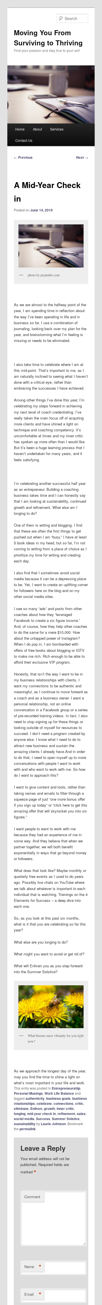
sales (81, 1113)
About (37, 129)
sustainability (24, 1123)
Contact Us (23, 140)
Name (32, 1266)
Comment (32, 1196)
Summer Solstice (66, 1118)
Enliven (36, 1108)
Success (43, 1118)
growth (49, 1108)
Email (32, 1294)
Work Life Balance (59, 1093)
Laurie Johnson (53, 1123)
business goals (58, 1098)
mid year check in (41, 1113)
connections (63, 1103)
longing (20, 1113)
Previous (23, 157)
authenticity (35, 1098)
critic (79, 1103)
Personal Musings (28, 1093)
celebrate (44, 1103)
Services (56, 129)
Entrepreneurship (66, 1088)
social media (24, 1118)
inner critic (65, 1108)
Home (20, 129)
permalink (28, 1128)
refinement (66, 1113)
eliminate (21, 1108)
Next (82, 157)
